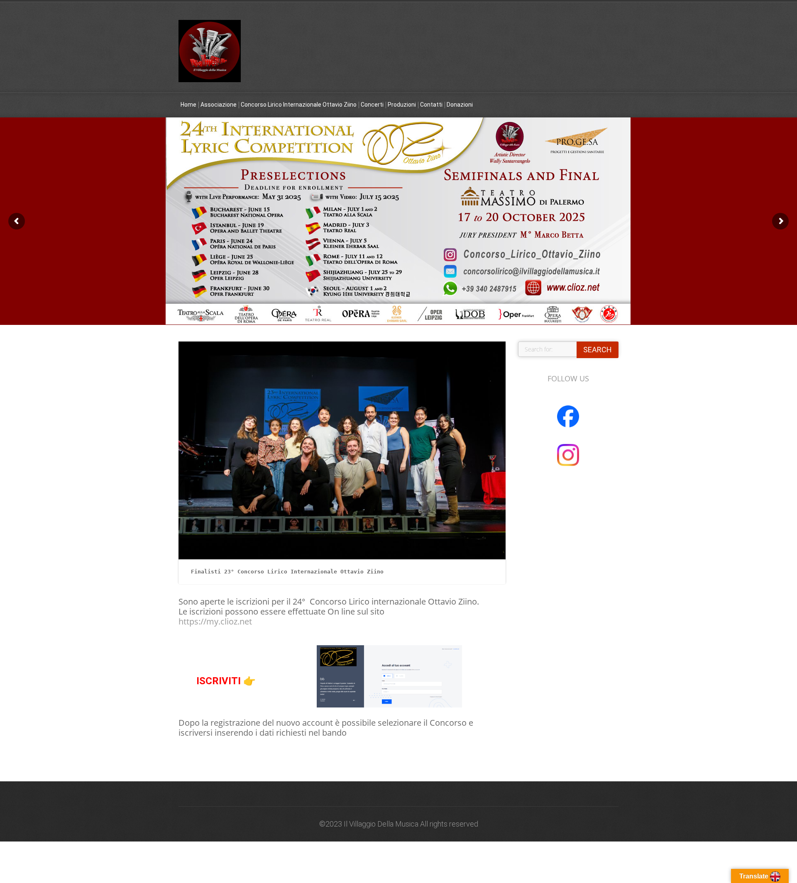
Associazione (218, 104)
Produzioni (402, 104)
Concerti (372, 104)
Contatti (431, 104)
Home (188, 104)
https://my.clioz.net (215, 621)
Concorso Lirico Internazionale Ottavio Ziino (299, 104)
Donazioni (460, 104)
